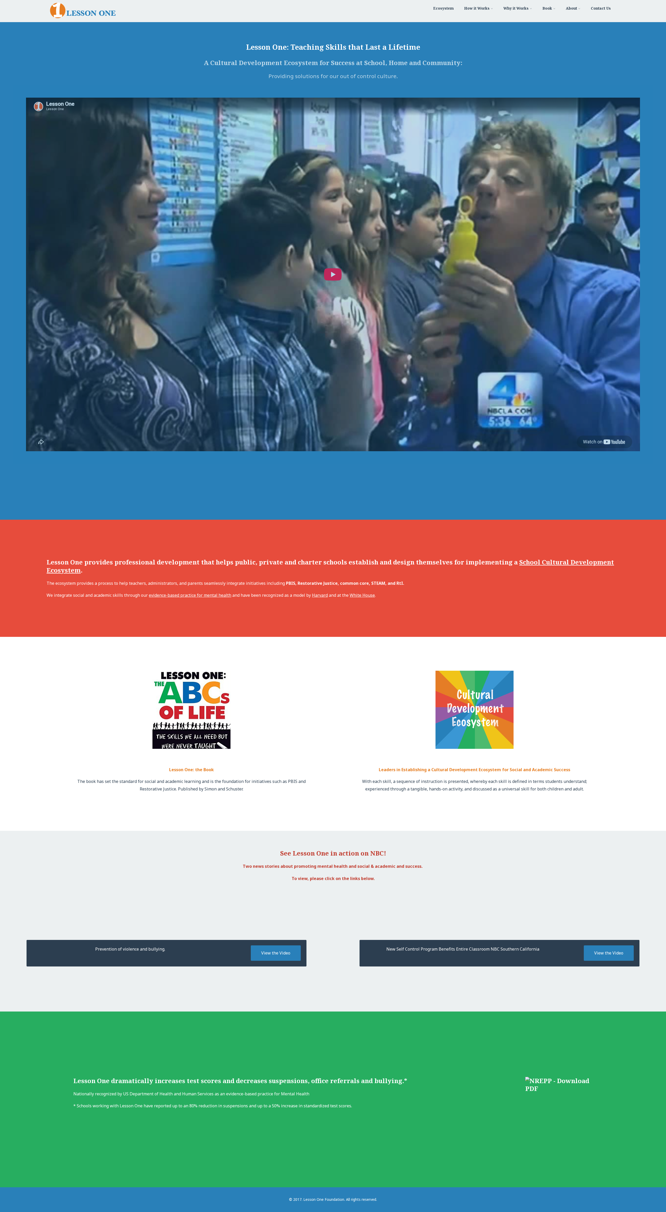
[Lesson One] (83, 19)
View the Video (275, 953)
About (571, 8)
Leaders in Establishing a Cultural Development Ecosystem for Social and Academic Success (474, 770)
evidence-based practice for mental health (190, 595)
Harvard (320, 595)
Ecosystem (443, 8)
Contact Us (601, 8)
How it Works (477, 8)
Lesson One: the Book (191, 770)
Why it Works (516, 8)
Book (547, 8)
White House (362, 595)
